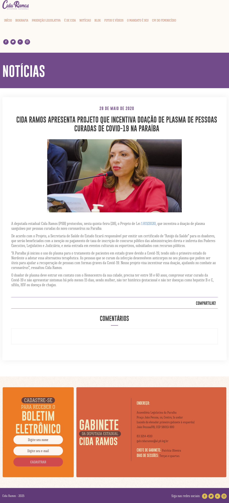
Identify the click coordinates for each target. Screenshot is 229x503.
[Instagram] (27, 41)
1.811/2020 (148, 223)
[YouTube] (20, 41)
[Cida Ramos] (15, 5)
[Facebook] (6, 41)
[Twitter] (13, 41)
